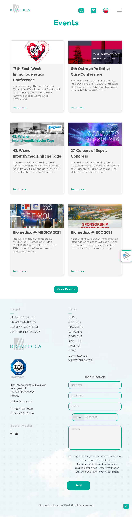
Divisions (75, 336)
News (72, 351)
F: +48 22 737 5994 (22, 413)
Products (75, 327)
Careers (74, 346)
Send (78, 485)
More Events (66, 289)
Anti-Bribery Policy (25, 331)
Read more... (20, 107)
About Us (74, 341)
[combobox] (78, 417)
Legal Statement (22, 317)
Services (74, 322)
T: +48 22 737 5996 (21, 409)
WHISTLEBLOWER (80, 360)
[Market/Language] (105, 10)
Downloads (77, 356)
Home (72, 317)
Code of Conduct (24, 327)
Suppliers (75, 331)
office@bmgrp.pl (21, 401)
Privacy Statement (24, 322)
